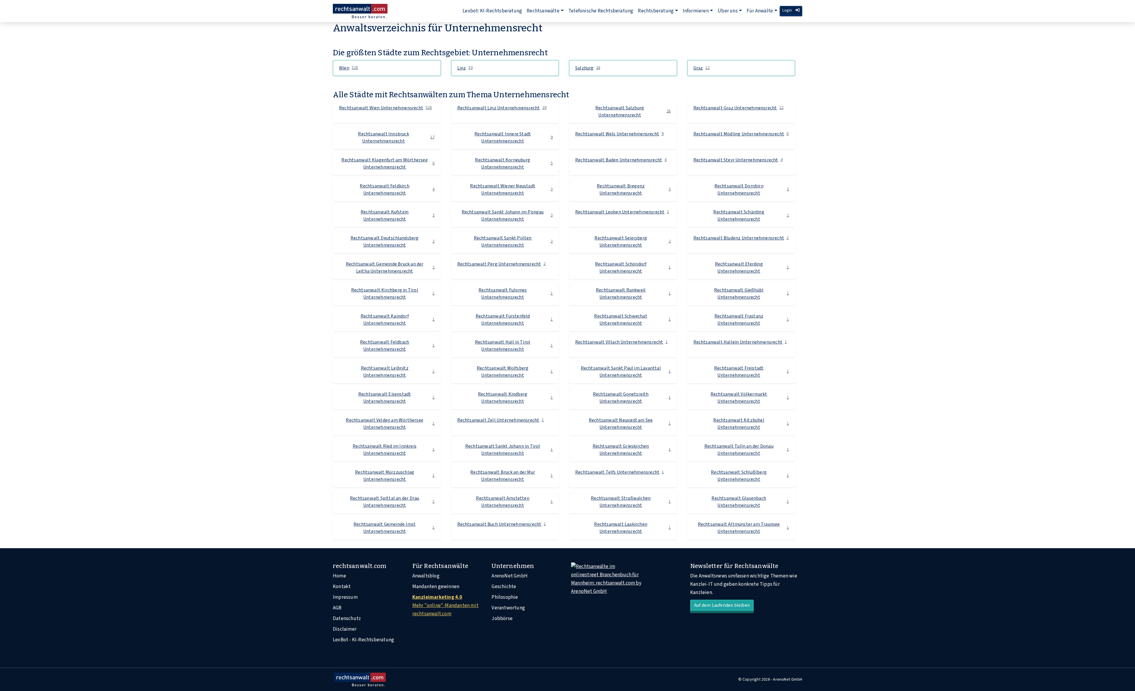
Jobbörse (502, 618)
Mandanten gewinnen (436, 586)
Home (339, 576)
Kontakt (342, 586)
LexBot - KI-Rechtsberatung (363, 639)
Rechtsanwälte (543, 10)
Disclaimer (344, 629)
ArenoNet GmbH (510, 576)
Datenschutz (347, 618)
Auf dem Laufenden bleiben (722, 605)
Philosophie (505, 597)
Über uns (728, 10)
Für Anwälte (760, 10)
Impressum (345, 597)
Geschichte (504, 586)
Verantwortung (508, 607)
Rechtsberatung (656, 10)
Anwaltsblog (426, 576)
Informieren (696, 10)
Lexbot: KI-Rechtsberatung (492, 10)
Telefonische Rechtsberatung (600, 10)
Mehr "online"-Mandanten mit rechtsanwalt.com (445, 605)
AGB (337, 607)
